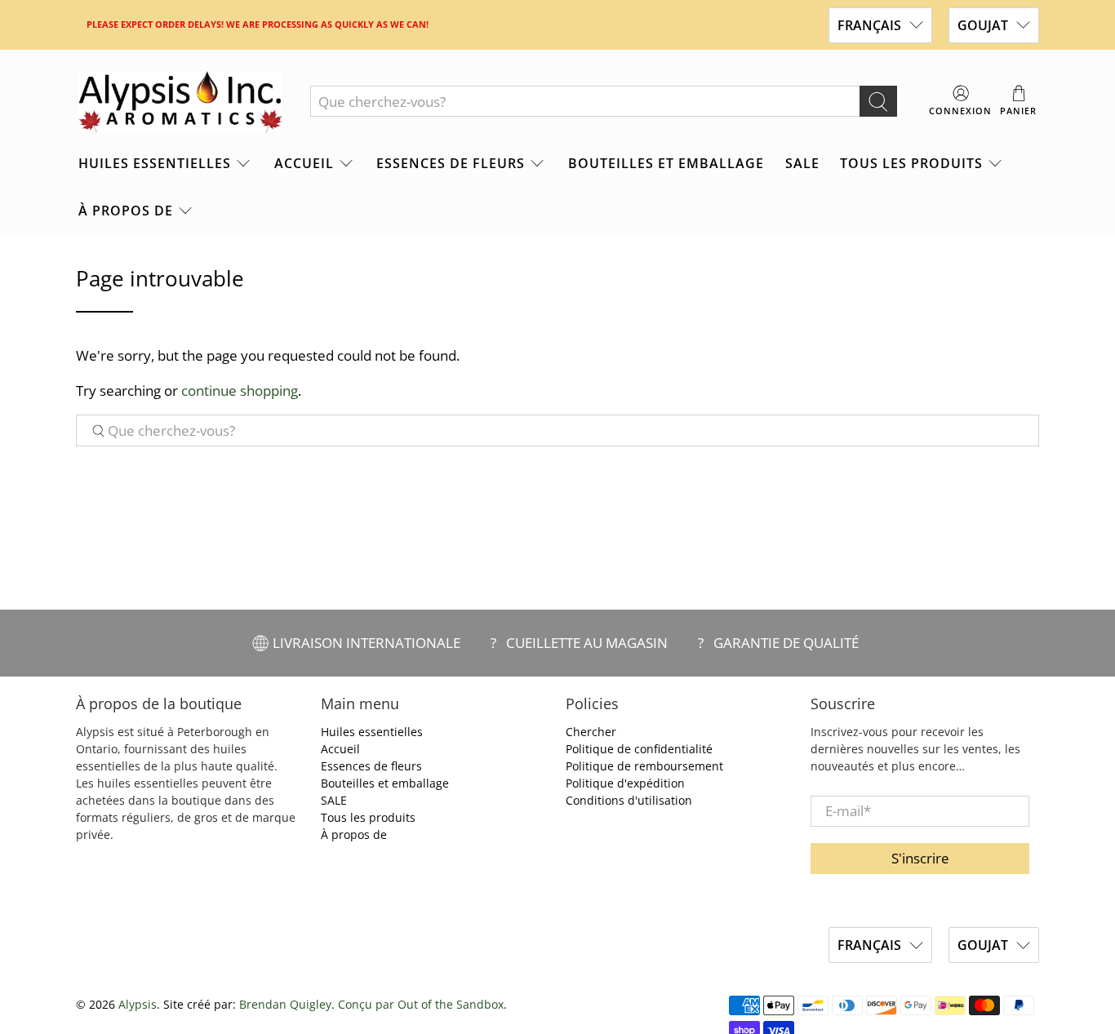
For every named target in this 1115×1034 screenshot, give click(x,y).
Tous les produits (911, 163)
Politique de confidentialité (639, 749)
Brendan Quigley (285, 1004)
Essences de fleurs (450, 163)
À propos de (125, 211)
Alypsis (137, 1004)
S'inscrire (920, 858)
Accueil (304, 163)
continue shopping (239, 390)
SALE (802, 163)
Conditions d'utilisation (629, 800)
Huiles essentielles (154, 163)
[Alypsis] (180, 102)
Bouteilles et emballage (666, 163)
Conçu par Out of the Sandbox (421, 1004)
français (869, 25)
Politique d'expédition (625, 783)
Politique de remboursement (644, 766)
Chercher (591, 731)
